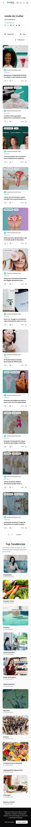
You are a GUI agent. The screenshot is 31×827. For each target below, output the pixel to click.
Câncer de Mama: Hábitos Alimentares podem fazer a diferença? (13, 483)
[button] (21, 3)
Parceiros (6, 372)
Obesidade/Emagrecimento (13, 770)
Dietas (6, 291)
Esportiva (6, 710)
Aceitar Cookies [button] (21, 822)
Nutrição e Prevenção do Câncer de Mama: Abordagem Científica (15, 442)
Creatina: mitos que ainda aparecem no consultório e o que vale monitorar (15, 117)
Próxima (19, 534)
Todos (16, 47)
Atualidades (7, 413)
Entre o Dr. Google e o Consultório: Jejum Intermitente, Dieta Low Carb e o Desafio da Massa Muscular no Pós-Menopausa (15, 320)
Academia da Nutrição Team (14, 70)
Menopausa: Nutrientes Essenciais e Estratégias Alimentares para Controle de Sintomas (15, 279)
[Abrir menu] (4, 3)
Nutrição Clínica (8, 87)
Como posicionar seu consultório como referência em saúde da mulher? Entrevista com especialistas (15, 157)
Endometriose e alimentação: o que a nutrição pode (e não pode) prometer (15, 239)
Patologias (7, 795)
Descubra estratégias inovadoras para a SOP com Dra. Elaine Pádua (15, 401)
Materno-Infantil (8, 802)
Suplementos (17, 87)
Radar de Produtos (9, 677)
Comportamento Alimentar (12, 763)
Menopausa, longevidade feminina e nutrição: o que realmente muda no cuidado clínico (15, 76)
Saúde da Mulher (8, 47)
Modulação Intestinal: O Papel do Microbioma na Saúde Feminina (14, 523)
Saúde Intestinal (19, 494)
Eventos (6, 737)
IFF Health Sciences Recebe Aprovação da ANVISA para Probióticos (13, 361)
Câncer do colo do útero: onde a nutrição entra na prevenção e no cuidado (15, 198)
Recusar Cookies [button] (9, 822)
